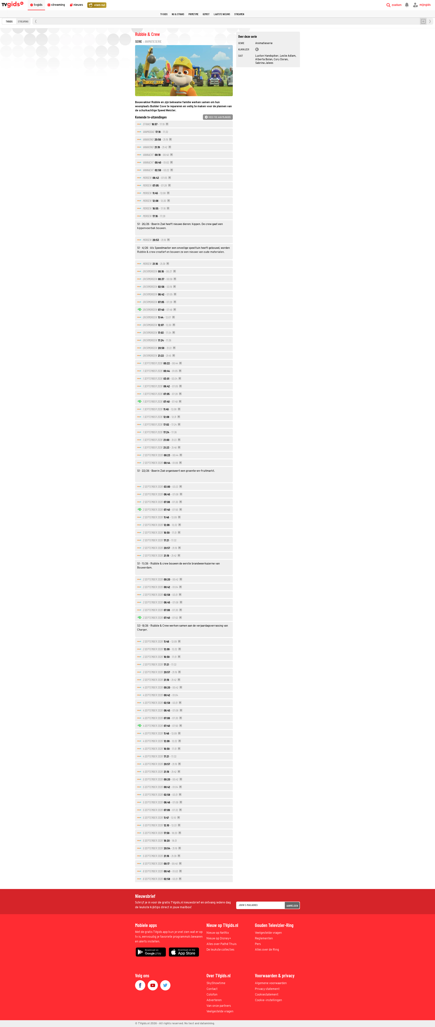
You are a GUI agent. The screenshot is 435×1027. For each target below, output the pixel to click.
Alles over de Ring (267, 950)
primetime (193, 14)
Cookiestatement (266, 995)
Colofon (212, 995)
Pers (258, 944)
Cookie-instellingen (268, 1000)
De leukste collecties (220, 950)
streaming (23, 21)
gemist (206, 14)
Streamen (239, 14)
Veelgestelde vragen (268, 933)
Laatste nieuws (222, 14)
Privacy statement (267, 989)
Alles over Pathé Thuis (221, 944)
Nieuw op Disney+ (218, 939)
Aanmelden (292, 905)
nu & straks (178, 14)
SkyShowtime (215, 983)
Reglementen (264, 939)
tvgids (9, 21)
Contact (212, 989)
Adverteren (214, 1000)
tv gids (164, 14)
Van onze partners (218, 1006)
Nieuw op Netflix (217, 933)
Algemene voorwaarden (271, 983)
